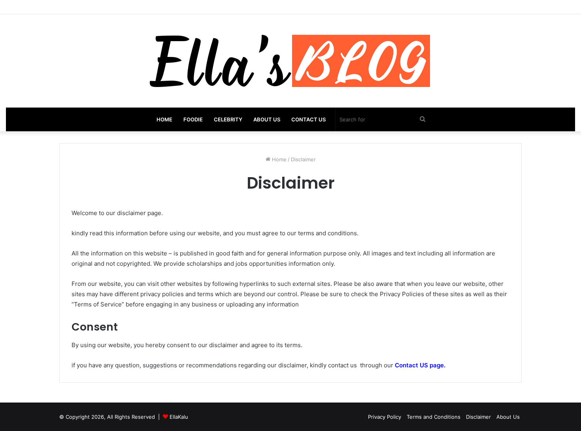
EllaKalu (179, 417)
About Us (266, 119)
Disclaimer (478, 417)
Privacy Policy (384, 417)
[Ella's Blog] (290, 61)
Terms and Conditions (433, 417)
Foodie (193, 119)
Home (164, 119)
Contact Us (308, 119)
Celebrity (228, 119)
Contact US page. (420, 365)
